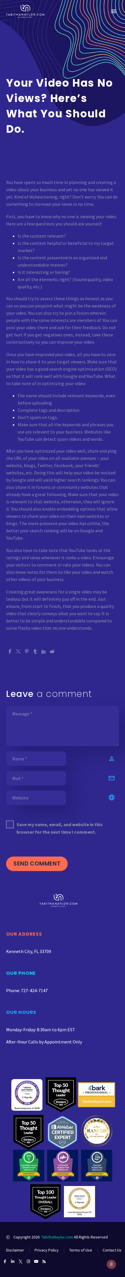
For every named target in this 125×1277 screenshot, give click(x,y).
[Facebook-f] (5, 1261)
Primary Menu (113, 11)
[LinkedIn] (43, 651)
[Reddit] (52, 651)
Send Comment (36, 864)
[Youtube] (36, 1261)
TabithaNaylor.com (57, 1237)
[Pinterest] (26, 651)
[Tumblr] (35, 651)
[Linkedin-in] (13, 1261)
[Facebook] (10, 651)
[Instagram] (28, 1261)
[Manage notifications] (111, 1264)
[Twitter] (18, 651)
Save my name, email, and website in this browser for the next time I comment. (60, 828)
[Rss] (44, 1261)
